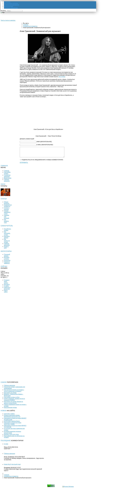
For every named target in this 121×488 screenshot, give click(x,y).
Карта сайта (5, 291)
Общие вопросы (6, 202)
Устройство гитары (7, 229)
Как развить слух (6, 221)
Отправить (24, 162)
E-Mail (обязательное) (45, 144)
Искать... (4, 10)
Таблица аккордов (11, 8)
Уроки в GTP (6, 247)
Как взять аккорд (7, 237)
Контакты (7, 284)
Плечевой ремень (7, 255)
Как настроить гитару (7, 233)
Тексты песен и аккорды (8, 20)
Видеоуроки (8, 6)
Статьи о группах (6, 208)
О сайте (6, 286)
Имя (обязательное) (44, 141)
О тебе (6, 444)
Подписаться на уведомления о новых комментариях (42, 159)
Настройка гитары (11, 3)
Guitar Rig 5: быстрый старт (12, 464)
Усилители (7, 260)
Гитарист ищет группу (6, 281)
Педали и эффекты (7, 262)
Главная (7, 2)
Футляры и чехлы (6, 258)
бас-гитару (62, 76)
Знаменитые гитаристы (8, 205)
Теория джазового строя (7, 212)
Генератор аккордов (11, 5)
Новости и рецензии (7, 288)
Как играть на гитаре (7, 240)
